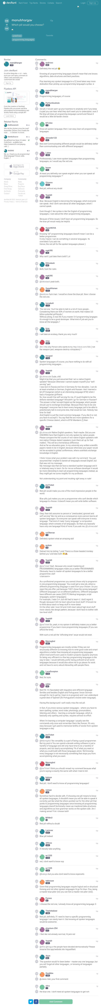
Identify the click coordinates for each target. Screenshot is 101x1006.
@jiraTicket (44, 566)
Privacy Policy (9, 202)
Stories (43, 3)
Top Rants (33, 3)
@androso (44, 294)
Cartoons (21, 189)
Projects (21, 184)
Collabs (51, 3)
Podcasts (21, 191)
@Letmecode (45, 376)
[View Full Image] (32, 30)
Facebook (21, 193)
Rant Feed (23, 3)
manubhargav (22, 20)
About (6, 182)
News (6, 184)
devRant (7, 200)
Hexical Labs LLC (21, 200)
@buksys (44, 874)
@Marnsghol (45, 741)
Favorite (49, 35)
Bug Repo (21, 186)
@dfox (42, 947)
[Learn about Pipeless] (17, 97)
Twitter (20, 196)
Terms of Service (21, 202)
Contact (6, 193)
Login (83, 3)
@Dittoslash (45, 281)
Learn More (10, 116)
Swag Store (8, 186)
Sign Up (92, 3)
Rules (20, 182)
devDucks (7, 191)
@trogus (49, 947)
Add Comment (55, 1001)
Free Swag (7, 189)
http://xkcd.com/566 (82, 347)
